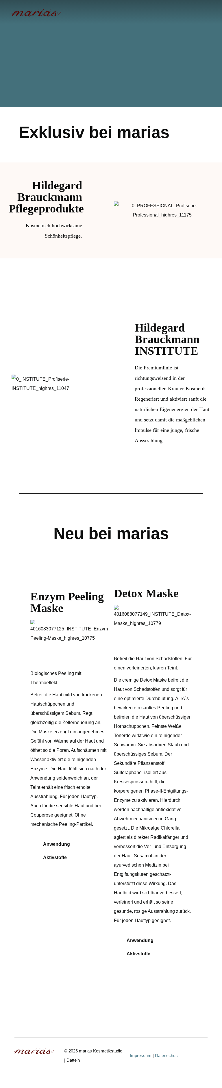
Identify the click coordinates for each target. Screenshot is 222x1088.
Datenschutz (167, 1055)
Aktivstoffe (55, 857)
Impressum (140, 1055)
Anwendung (56, 844)
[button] (197, 12)
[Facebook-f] (205, 1057)
